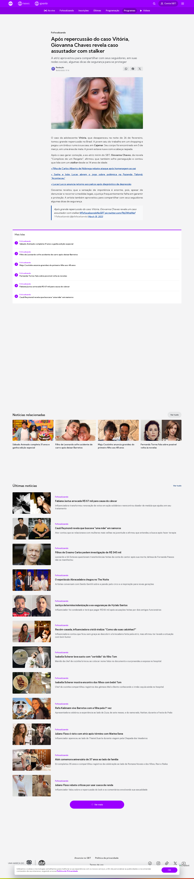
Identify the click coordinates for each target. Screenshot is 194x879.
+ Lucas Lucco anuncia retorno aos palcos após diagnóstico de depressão (91, 184)
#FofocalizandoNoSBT (92, 212)
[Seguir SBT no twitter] (175, 863)
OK (169, 870)
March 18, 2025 (95, 216)
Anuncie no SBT (82, 858)
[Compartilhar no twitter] (140, 69)
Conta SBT (170, 3)
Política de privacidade (107, 858)
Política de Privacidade (67, 871)
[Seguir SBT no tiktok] (167, 863)
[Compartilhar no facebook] (133, 69)
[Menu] (183, 3)
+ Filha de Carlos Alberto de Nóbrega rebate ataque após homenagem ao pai (93, 168)
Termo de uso (96, 864)
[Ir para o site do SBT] (42, 863)
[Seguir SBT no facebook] (150, 863)
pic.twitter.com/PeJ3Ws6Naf (120, 212)
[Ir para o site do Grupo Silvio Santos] (21, 863)
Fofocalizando (58, 32)
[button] (33, 438)
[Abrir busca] (154, 3)
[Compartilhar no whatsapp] (126, 69)
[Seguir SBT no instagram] (158, 863)
